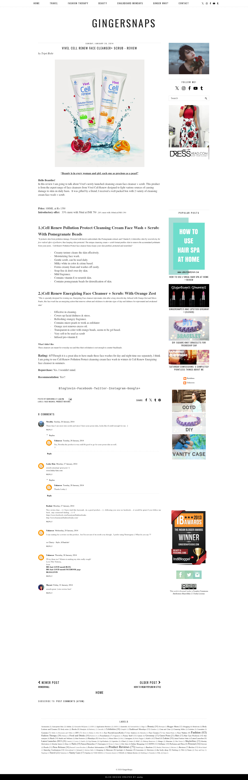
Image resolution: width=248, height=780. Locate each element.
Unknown (58, 441)
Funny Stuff (128, 736)
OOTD (151, 744)
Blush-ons (196, 727)
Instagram (129, 738)
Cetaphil (123, 729)
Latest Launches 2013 (51, 741)
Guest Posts (165, 735)
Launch (69, 741)
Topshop (44, 753)
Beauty (150, 726)
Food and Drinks (77, 735)
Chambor (154, 729)
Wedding (144, 753)
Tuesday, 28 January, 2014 (73, 441)
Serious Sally (89, 750)
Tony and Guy (199, 750)
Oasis (117, 744)
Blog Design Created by (124, 777)
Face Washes (49, 401)
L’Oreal (157, 738)
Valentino (63, 753)
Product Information (96, 747)
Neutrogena (102, 744)
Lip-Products (104, 741)
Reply (49, 430)
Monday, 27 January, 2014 (66, 464)
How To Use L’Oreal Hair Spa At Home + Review (189, 278)
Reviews (182, 747)
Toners (189, 750)
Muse (66, 744)
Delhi (53, 733)
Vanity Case (74, 752)
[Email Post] (70, 399)
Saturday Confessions (52, 750)
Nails (74, 744)
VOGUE (121, 753)
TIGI (182, 750)
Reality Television (163, 747)
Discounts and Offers (65, 733)
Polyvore (204, 744)
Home (37, 3)
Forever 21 (93, 736)
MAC (138, 741)
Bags (143, 727)
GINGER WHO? (161, 3)
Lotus (131, 741)
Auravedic (123, 727)
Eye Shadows (132, 733)
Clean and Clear (164, 729)
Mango (160, 741)
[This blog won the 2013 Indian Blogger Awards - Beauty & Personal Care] (189, 565)
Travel (53, 752)
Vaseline (87, 753)
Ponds (46, 747)
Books (74, 729)
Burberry (92, 729)
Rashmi (49, 506)
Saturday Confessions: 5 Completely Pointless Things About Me (189, 368)
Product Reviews (63, 401)
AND (92, 727)
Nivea (110, 744)
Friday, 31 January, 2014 (63, 585)
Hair (177, 735)
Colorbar (191, 729)
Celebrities (111, 729)
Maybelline (190, 741)
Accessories (45, 727)
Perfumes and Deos (177, 744)
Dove (84, 733)
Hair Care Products (191, 736)
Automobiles (134, 727)
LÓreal (123, 741)
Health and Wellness (65, 738)
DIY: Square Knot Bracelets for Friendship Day (189, 344)
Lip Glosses (92, 741)
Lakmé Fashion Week (181, 738)
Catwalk (100, 729)
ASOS (116, 727)
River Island (203, 747)
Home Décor (113, 738)
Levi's (83, 741)
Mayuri (49, 585)
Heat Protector (80, 738)
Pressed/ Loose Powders (78, 747)
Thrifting (175, 750)
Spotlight (119, 750)
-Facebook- (84, 388)
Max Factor (179, 741)
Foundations (104, 736)
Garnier (139, 736)
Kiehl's (148, 738)
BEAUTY (103, 3)
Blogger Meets (172, 727)
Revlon (191, 747)
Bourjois (83, 729)
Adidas (68, 727)
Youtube (152, 753)
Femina (64, 736)
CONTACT (184, 3)
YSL (158, 753)
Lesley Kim (50, 464)
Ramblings (139, 747)
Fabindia (143, 733)
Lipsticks (115, 741)
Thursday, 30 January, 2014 (66, 555)
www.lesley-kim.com (54, 470)
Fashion (196, 732)
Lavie (76, 741)
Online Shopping (137, 744)
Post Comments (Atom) (70, 701)
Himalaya (91, 738)
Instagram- (118, 388)
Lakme (166, 738)
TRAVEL (54, 3)
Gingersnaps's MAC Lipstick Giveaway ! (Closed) (189, 310)
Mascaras (169, 741)
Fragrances (116, 736)
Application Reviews (104, 727)
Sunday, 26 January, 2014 (64, 422)
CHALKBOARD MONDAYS (130, 3)
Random (149, 747)
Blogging (186, 727)
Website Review (132, 753)
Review (173, 747)
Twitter (100, 388)
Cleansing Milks (179, 729)
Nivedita (49, 422)
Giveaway (150, 735)
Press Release (59, 747)
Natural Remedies (88, 744)
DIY (77, 733)
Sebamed (79, 750)
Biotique (162, 727)
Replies (52, 435)
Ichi (121, 738)
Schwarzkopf (69, 750)
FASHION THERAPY (78, 3)
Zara (164, 753)
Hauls (52, 738)
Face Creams (154, 733)
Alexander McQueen (81, 727)
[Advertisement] (99, 652)
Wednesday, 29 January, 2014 (66, 531)
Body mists (65, 729)
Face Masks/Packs (168, 733)
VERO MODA (98, 753)
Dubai (91, 733)
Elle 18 (98, 733)
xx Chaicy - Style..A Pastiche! (57, 542)
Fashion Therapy (49, 735)
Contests (44, 733)
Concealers (200, 729)
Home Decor (103, 738)
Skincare (109, 750)
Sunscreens (140, 750)
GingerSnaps (124, 22)
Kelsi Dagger (139, 738)
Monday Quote (57, 744)
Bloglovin (67, 388)
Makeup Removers (149, 741)
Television (150, 750)
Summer (129, 750)
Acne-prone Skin (57, 727)
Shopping (99, 750)
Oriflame (161, 744)
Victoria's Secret (110, 753)
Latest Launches (197, 738)
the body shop (162, 750)
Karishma (190, 378)
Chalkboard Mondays (137, 729)
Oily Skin (124, 744)
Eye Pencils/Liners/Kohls (114, 733)
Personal (192, 744)
